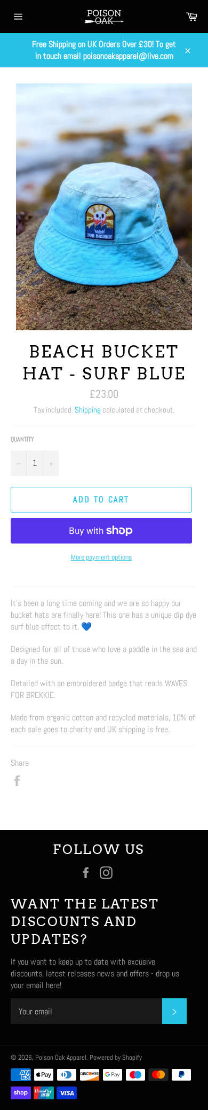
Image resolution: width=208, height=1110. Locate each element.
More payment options (101, 557)
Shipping (88, 410)
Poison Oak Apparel (60, 1057)
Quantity (22, 439)
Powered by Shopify (116, 1057)
